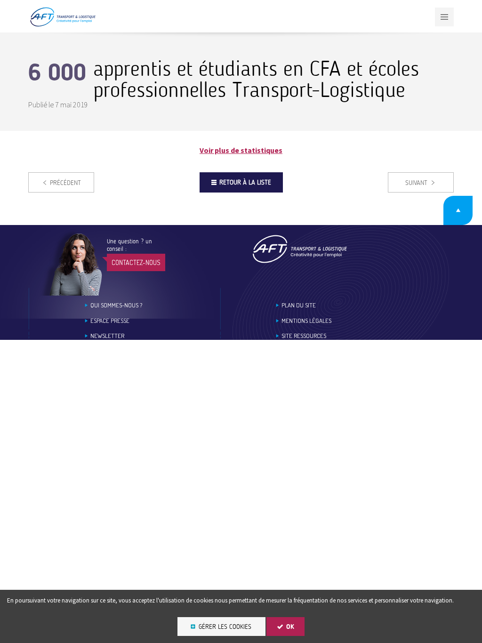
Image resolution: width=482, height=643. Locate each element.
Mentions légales (306, 320)
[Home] (300, 249)
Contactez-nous (136, 262)
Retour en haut (458, 210)
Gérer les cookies (225, 627)
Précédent (65, 183)
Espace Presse (109, 320)
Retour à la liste (245, 182)
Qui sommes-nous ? (116, 305)
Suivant (416, 183)
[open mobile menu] (444, 17)
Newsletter (107, 335)
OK (290, 627)
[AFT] (62, 25)
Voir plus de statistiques (241, 150)
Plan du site (298, 305)
